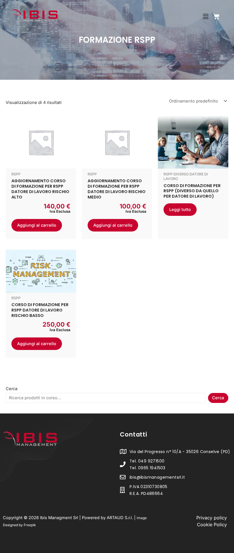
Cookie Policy (212, 524)
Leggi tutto (180, 209)
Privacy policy (211, 518)
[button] (206, 16)
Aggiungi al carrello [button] (36, 225)
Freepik (30, 525)
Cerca (11, 388)
